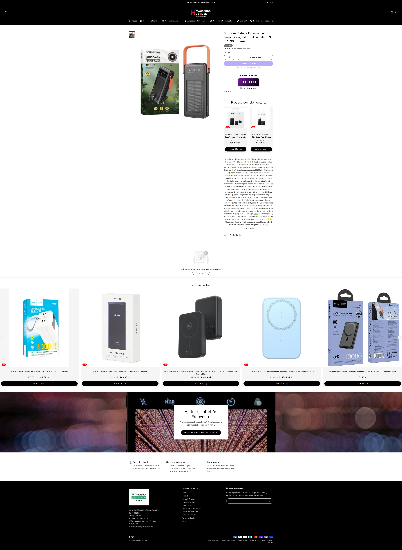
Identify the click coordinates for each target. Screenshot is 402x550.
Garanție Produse (188, 499)
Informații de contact (267, 540)
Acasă (184, 493)
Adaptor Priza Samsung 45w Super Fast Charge (261, 135)
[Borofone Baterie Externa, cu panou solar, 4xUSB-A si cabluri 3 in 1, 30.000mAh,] (177, 81)
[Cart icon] (396, 12)
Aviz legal (270, 542)
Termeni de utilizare (242, 540)
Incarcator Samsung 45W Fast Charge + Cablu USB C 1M (235, 135)
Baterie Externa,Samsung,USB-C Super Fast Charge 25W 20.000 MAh (120, 371)
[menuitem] (132, 20)
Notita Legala (187, 505)
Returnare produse (188, 502)
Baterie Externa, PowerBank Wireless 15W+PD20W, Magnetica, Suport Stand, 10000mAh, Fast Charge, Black (201, 372)
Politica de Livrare (188, 515)
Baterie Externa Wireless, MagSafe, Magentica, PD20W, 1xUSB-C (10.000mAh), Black (362, 371)
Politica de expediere (254, 540)
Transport (227, 48)
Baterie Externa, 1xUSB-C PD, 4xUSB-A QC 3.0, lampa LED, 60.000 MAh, (39, 371)
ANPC (184, 521)
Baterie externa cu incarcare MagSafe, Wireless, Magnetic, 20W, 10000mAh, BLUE (281, 371)
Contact (185, 496)
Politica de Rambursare (190, 512)
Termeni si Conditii (188, 518)
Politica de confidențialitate (228, 540)
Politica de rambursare (213, 540)
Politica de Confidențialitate (192, 508)
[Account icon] (392, 12)
